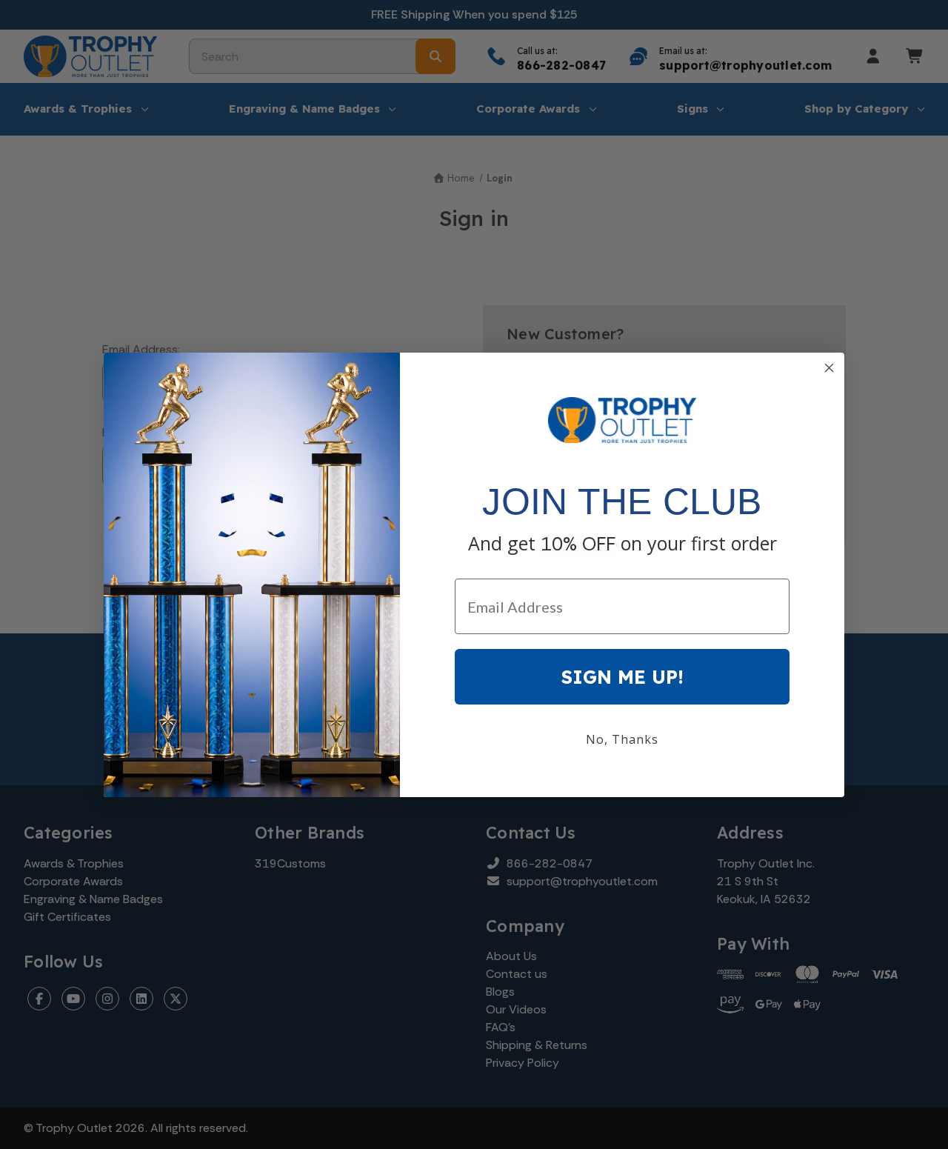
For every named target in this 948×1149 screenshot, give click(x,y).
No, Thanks (622, 739)
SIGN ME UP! (622, 676)
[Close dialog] (829, 368)
